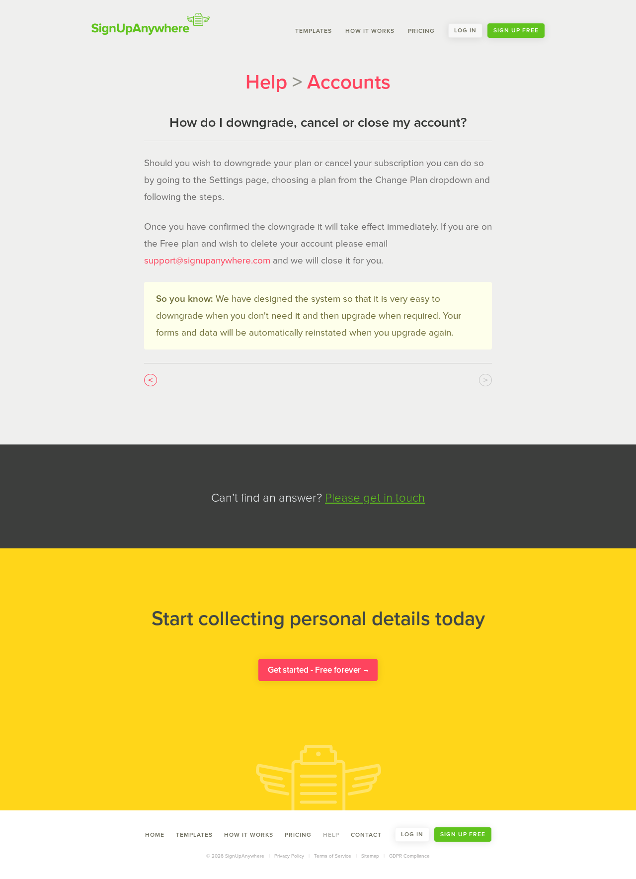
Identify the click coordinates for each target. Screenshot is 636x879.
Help (266, 82)
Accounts (349, 82)
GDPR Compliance (409, 856)
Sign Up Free (516, 30)
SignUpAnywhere (150, 24)
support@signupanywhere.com (207, 260)
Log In (465, 30)
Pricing (421, 30)
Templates (313, 30)
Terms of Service (332, 856)
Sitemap (370, 856)
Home (154, 834)
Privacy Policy (289, 856)
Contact (366, 834)
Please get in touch (375, 498)
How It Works (370, 30)
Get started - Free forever (315, 670)
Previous (150, 380)
